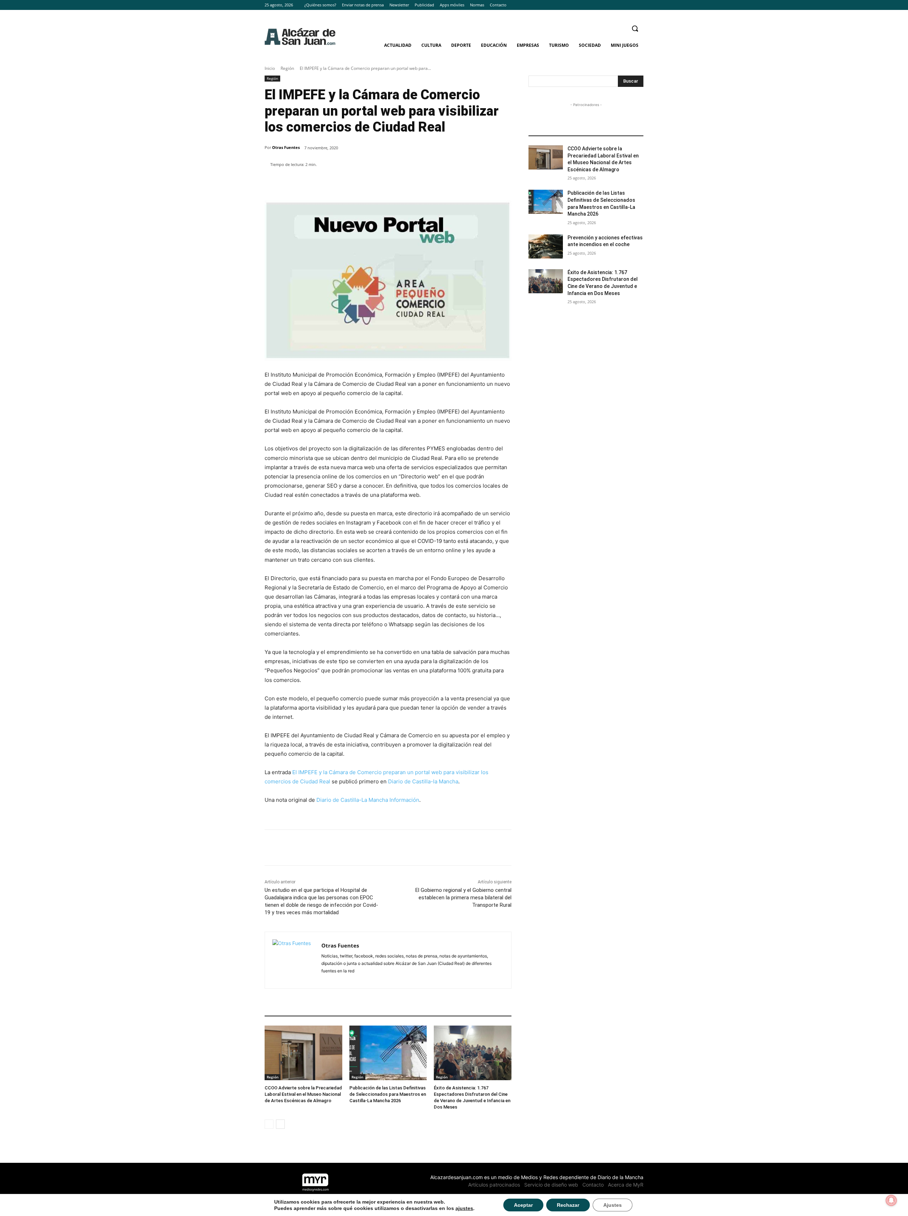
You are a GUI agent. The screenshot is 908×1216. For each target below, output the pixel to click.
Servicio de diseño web (551, 1185)
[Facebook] (620, 5)
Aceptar (523, 1205)
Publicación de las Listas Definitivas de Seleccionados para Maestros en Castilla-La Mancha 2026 (387, 1094)
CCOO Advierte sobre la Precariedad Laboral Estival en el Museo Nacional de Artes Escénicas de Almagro (303, 1094)
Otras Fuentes (286, 147)
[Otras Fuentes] (293, 960)
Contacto (593, 1185)
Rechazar (568, 1205)
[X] (639, 5)
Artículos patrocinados (494, 1185)
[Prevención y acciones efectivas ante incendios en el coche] (545, 246)
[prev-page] (269, 1124)
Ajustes (612, 1205)
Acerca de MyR (625, 1185)
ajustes (464, 1208)
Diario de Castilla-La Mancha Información (367, 799)
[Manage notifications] (891, 1200)
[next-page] (280, 1124)
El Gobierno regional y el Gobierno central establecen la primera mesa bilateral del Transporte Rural (463, 897)
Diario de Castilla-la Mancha (423, 781)
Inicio (270, 68)
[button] (634, 28)
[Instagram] (629, 5)
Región (287, 68)
